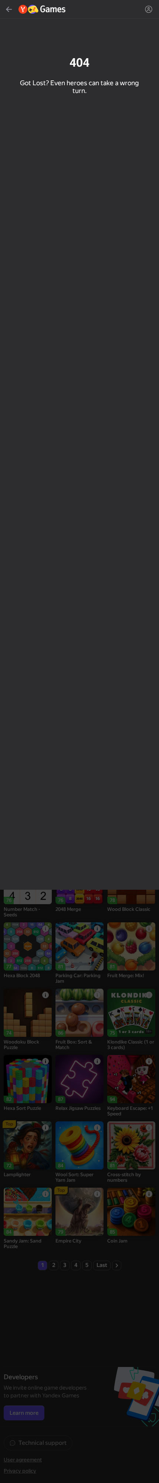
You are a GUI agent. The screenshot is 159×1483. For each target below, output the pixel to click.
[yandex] (42, 9)
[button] (79, 741)
